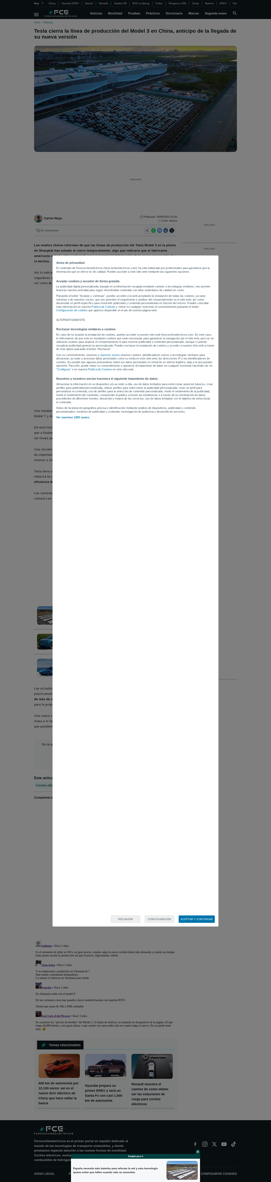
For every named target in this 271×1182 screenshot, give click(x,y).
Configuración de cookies (72, 310)
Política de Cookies (103, 306)
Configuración (159, 919)
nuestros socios (110, 354)
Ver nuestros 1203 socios (72, 417)
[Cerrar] (198, 1152)
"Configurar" (63, 369)
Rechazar (125, 919)
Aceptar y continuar (197, 919)
